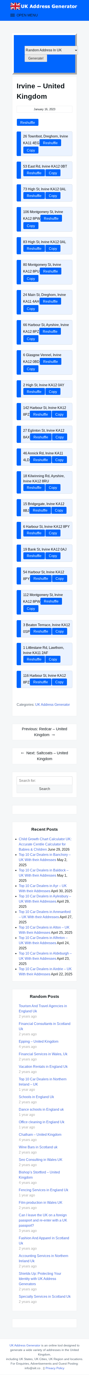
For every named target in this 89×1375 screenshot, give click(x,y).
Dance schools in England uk (41, 1109)
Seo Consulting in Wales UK (40, 1160)
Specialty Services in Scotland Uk (45, 1296)
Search (44, 789)
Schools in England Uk (36, 1097)
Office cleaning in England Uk (41, 1122)
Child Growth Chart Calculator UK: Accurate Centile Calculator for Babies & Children (45, 844)
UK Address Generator (52, 704)
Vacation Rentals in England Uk (43, 1066)
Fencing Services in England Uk (43, 1190)
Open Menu (27, 15)
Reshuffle (27, 122)
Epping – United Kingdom (38, 1041)
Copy (31, 150)
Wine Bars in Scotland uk (38, 1147)
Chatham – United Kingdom (40, 1134)
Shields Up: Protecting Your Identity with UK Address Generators (40, 1279)
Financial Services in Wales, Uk (43, 1054)
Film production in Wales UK (40, 1202)
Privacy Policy (55, 1368)
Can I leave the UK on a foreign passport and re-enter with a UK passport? (43, 1220)
